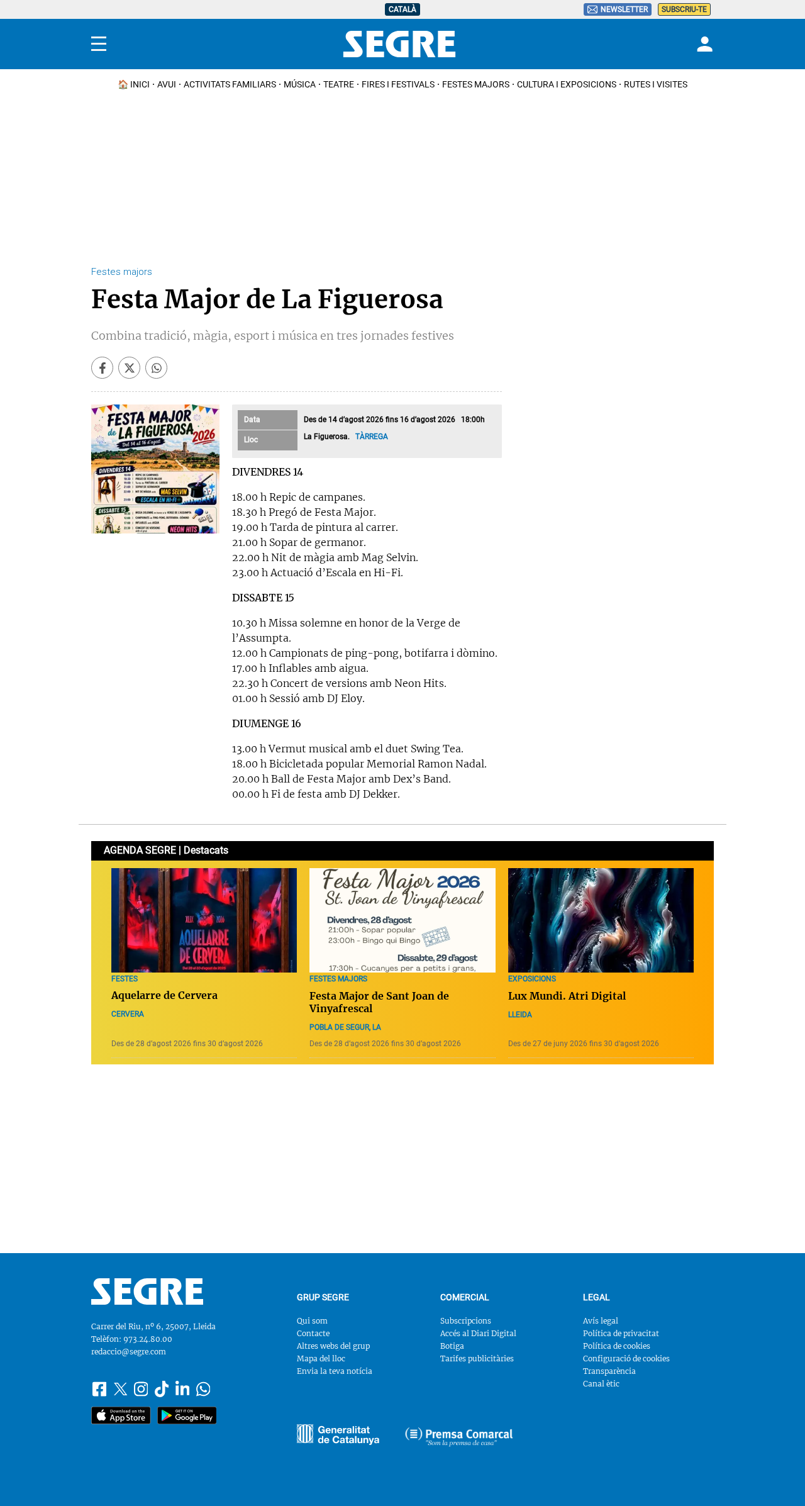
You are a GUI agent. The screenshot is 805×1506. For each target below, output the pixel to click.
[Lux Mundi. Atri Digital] (601, 920)
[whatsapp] (156, 368)
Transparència (609, 1371)
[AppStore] (121, 1415)
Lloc (251, 439)
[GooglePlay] (187, 1415)
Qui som (312, 1320)
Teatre (338, 84)
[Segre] (399, 44)
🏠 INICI (134, 84)
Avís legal (600, 1320)
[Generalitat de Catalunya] (459, 1436)
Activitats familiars (230, 84)
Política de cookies (616, 1346)
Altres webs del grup (333, 1346)
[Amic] (338, 1434)
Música (300, 84)
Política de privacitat (621, 1333)
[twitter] (129, 368)
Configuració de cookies (626, 1358)
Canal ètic (601, 1383)
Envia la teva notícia (334, 1371)
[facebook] (102, 368)
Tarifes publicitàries (477, 1358)
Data (252, 419)
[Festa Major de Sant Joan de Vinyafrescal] (402, 920)
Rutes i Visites (655, 84)
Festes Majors (475, 84)
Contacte (313, 1333)
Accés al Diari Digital (478, 1333)
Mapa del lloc (321, 1358)
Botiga (452, 1346)
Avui (166, 84)
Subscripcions (465, 1320)
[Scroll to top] (775, 1476)
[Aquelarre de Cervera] (204, 920)
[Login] (703, 44)
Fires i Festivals (398, 84)
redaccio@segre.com (128, 1351)
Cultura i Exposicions (566, 84)
